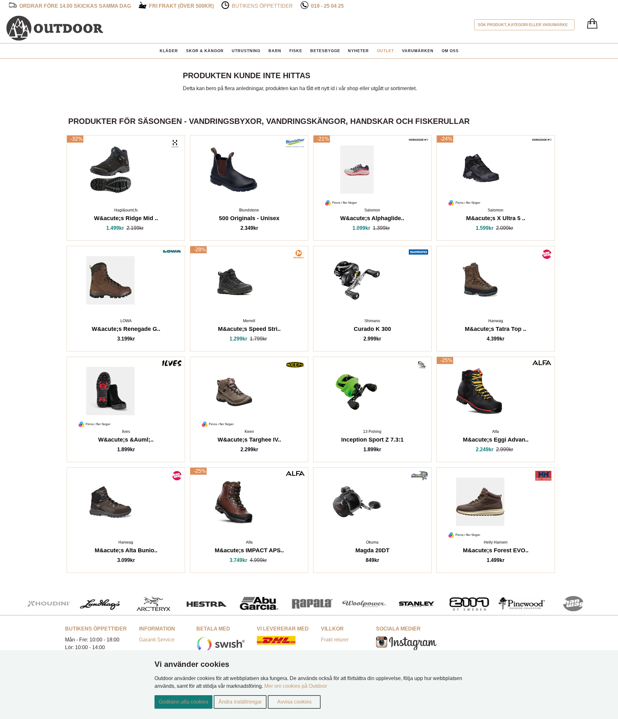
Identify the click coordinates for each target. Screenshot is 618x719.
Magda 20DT (372, 551)
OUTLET (385, 51)
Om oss (450, 51)
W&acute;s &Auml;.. (126, 440)
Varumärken (418, 51)
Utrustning (246, 51)
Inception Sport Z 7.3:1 (372, 440)
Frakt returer (335, 639)
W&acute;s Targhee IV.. (249, 440)
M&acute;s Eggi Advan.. (496, 440)
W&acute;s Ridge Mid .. (126, 219)
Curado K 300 (372, 330)
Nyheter (358, 51)
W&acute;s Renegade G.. (126, 330)
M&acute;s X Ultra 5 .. (495, 219)
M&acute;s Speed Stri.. (249, 330)
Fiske (295, 51)
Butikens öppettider (262, 6)
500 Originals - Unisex (249, 219)
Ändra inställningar (240, 702)
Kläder (169, 51)
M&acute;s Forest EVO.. (496, 551)
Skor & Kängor (205, 51)
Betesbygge (325, 51)
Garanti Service (156, 639)
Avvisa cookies (294, 702)
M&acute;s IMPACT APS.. (249, 551)
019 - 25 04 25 (327, 6)
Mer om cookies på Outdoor (295, 686)
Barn (274, 51)
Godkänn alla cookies (183, 702)
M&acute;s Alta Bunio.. (126, 551)
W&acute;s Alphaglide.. (372, 219)
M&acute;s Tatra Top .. (495, 330)
